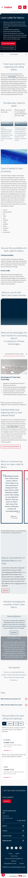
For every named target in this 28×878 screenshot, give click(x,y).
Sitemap (21, 863)
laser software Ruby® (12, 425)
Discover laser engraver (8, 48)
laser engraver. (12, 75)
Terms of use (14, 856)
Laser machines (9, 54)
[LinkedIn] (12, 848)
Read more (14, 632)
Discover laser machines (8, 43)
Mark (21, 723)
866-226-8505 (22, 820)
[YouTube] (20, 848)
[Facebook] (16, 848)
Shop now (5, 590)
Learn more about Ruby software (10, 446)
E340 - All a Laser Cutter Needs (7, 126)
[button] (3, 874)
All (4, 723)
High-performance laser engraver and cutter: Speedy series (21, 126)
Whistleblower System (10, 863)
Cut (16, 723)
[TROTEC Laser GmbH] (8, 7)
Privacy (10, 853)
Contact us (7, 801)
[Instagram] (7, 848)
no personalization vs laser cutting (14, 354)
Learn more (14, 740)
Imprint (17, 853)
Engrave (10, 723)
